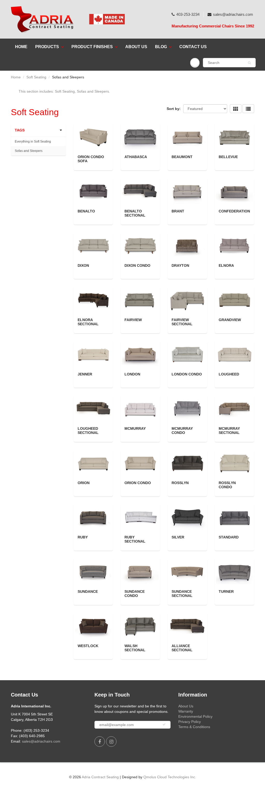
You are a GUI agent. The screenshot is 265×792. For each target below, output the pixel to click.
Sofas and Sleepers (28, 151)
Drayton (180, 265)
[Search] (249, 63)
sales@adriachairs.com (233, 14)
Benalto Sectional (134, 213)
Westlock (88, 646)
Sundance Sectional (182, 593)
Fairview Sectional (182, 322)
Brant (178, 211)
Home (21, 47)
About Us (136, 47)
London (132, 374)
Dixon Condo (137, 265)
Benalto (86, 211)
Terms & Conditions (194, 727)
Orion (84, 483)
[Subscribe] (164, 724)
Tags (20, 130)
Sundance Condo (134, 593)
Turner (226, 591)
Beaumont (182, 157)
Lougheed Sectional (88, 430)
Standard (229, 537)
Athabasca (135, 157)
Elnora (226, 265)
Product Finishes (92, 47)
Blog (161, 47)
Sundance (88, 591)
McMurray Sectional (229, 430)
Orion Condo (137, 483)
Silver (178, 537)
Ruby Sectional (134, 539)
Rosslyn (180, 483)
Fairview (133, 320)
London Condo (187, 374)
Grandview (230, 320)
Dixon (83, 265)
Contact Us (193, 47)
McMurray (135, 428)
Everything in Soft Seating (33, 141)
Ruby (83, 537)
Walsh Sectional (134, 648)
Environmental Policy (195, 716)
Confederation (234, 211)
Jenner (85, 374)
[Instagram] (111, 741)
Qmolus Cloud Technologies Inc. (169, 777)
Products (47, 47)
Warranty (185, 711)
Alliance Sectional (182, 648)
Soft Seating (36, 77)
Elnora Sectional (88, 322)
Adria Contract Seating (100, 777)
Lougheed (229, 374)
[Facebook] (99, 741)
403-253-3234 (188, 14)
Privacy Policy (189, 722)
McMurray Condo (182, 430)
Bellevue (228, 157)
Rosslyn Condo (227, 485)
